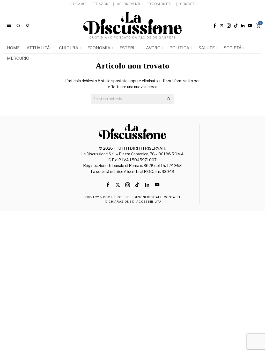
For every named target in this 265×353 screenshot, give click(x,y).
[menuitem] (77, 4)
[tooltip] (215, 25)
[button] (169, 99)
